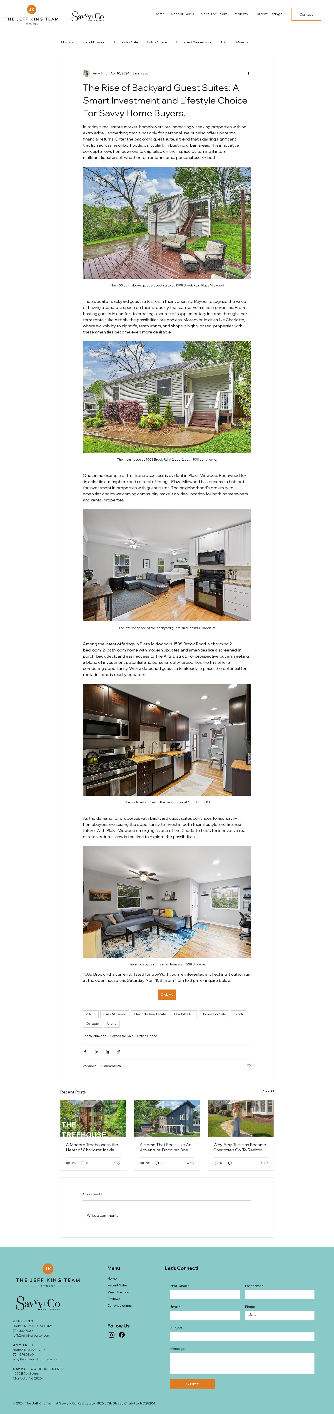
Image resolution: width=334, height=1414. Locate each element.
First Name (179, 1286)
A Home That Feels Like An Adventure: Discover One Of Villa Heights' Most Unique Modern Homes (167, 1147)
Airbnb (112, 1024)
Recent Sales (117, 1285)
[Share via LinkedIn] (107, 1052)
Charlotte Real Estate (150, 1014)
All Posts (66, 42)
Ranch (238, 1014)
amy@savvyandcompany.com (36, 1359)
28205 (91, 1014)
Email (175, 1307)
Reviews (113, 1299)
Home (112, 1278)
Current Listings (119, 1305)
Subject (176, 1328)
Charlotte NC (184, 1014)
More (240, 42)
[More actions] (248, 73)
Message (177, 1349)
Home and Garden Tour (193, 42)
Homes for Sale (126, 42)
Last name (254, 1286)
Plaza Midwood (93, 42)
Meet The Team (119, 1292)
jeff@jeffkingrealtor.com (31, 1335)
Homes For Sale (214, 1014)
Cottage (92, 1024)
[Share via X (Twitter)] (96, 1052)
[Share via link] (118, 1052)
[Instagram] (111, 1335)
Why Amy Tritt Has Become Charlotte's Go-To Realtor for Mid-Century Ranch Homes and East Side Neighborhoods (239, 1147)
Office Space (157, 42)
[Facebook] (122, 1335)
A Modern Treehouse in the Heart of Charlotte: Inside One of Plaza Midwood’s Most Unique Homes (92, 1147)
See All (268, 1091)
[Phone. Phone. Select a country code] (252, 1315)
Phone (250, 1307)
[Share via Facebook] (85, 1052)
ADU (223, 42)
